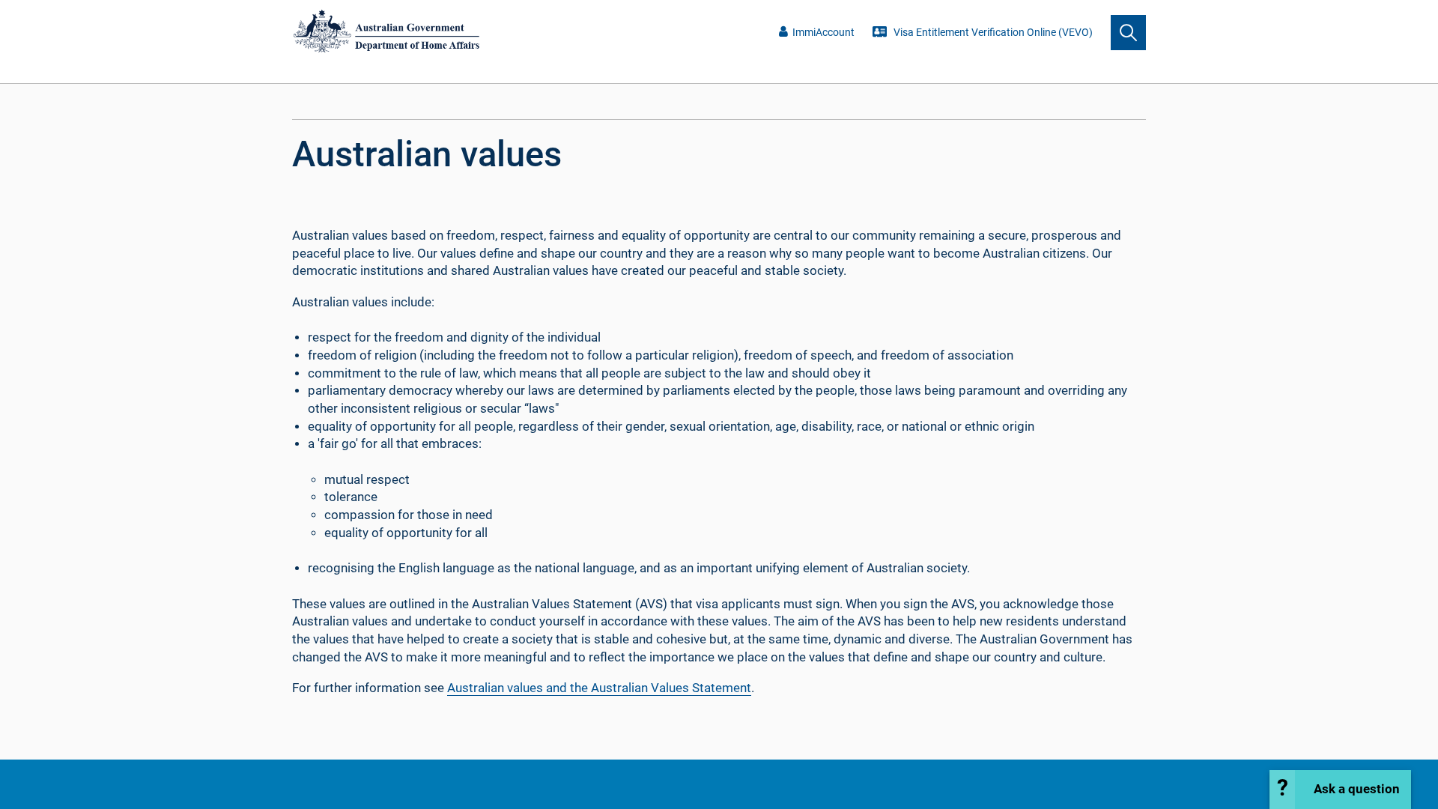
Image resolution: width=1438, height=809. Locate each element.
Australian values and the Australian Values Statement (599, 688)
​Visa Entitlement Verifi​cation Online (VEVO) (992, 32)
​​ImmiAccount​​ (823, 32)
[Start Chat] (1340, 789)
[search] (1128, 32)
